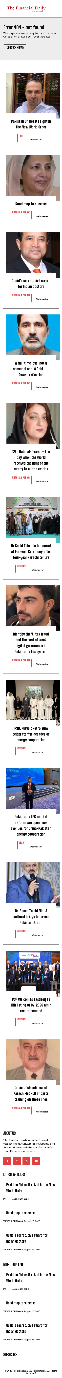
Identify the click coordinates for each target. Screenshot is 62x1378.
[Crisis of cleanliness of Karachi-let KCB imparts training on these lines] (31, 1060)
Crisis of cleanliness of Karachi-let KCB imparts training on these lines (31, 1093)
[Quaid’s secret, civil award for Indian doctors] (31, 253)
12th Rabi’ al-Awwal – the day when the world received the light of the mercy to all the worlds (31, 460)
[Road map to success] (31, 177)
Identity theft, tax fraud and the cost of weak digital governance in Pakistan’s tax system (31, 643)
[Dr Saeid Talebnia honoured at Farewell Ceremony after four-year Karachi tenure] (31, 518)
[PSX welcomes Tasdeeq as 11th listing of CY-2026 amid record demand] (31, 972)
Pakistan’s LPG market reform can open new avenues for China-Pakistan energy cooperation (31, 825)
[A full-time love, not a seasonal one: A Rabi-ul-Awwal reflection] (31, 336)
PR (21, 135)
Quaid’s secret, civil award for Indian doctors (31, 283)
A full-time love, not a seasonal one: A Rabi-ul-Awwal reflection (31, 369)
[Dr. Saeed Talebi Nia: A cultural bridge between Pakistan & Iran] (31, 883)
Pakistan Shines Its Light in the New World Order (31, 124)
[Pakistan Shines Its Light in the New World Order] (31, 94)
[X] (26, 1161)
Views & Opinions (21, 212)
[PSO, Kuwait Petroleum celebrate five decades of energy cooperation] (31, 701)
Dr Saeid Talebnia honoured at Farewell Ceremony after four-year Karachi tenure (31, 552)
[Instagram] (17, 1161)
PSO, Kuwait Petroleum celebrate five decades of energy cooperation (31, 734)
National (21, 566)
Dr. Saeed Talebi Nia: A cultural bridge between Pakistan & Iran (31, 917)
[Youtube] (36, 1161)
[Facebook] (7, 1161)
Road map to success (31, 204)
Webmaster (36, 139)
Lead (21, 842)
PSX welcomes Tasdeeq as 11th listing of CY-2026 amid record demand (31, 1005)
